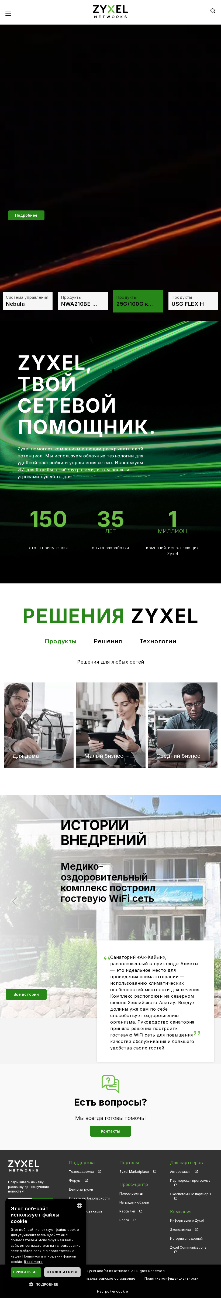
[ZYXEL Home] (23, 1166)
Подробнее (26, 215)
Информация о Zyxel (187, 1220)
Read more (33, 1262)
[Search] (213, 10)
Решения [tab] (108, 641)
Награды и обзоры (134, 1202)
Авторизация (180, 1172)
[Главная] (110, 11)
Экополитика (180, 1230)
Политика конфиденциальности (171, 1278)
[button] (46, 1284)
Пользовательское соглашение (108, 1278)
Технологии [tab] (158, 641)
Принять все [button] (26, 1272)
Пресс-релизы (131, 1193)
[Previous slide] (16, 901)
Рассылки (127, 1211)
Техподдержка (81, 1172)
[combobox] (79, 1205)
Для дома (25, 705)
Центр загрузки (81, 1189)
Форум (75, 1180)
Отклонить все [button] (62, 1272)
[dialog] (45, 1246)
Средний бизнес (178, 705)
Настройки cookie (112, 1291)
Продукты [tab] (61, 641)
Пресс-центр (133, 1184)
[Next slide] (204, 901)
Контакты (110, 1131)
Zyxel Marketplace (134, 1172)
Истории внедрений (186, 1238)
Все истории (26, 994)
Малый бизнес (103, 705)
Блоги (124, 1220)
